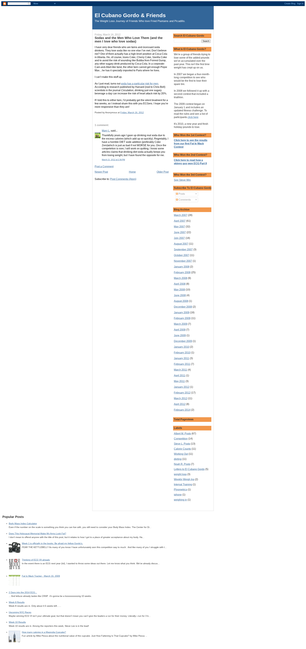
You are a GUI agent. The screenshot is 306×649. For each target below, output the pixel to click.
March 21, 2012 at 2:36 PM (113, 160)
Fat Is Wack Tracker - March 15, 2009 (41, 576)
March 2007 (180, 215)
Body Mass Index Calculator (23, 523)
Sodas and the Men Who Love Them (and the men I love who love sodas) (129, 39)
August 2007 (181, 243)
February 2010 (182, 352)
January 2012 (181, 387)
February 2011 (182, 364)
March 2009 (180, 324)
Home (132, 172)
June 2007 (180, 232)
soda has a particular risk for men (139, 83)
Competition (181, 438)
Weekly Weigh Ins (184, 479)
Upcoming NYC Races (20, 612)
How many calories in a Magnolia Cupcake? (44, 632)
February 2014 (182, 409)
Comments (184, 199)
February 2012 (182, 392)
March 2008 (180, 278)
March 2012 (180, 398)
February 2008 (182, 272)
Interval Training (183, 484)
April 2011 (179, 375)
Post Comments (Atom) (123, 179)
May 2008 (179, 289)
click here (193, 117)
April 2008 (180, 284)
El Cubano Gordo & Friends (130, 15)
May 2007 (179, 226)
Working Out (181, 454)
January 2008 (181, 266)
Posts (181, 193)
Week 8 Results (17, 602)
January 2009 (181, 312)
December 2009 (183, 341)
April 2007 (180, 221)
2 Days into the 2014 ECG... (23, 592)
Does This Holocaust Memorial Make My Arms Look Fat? (37, 533)
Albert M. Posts (182, 433)
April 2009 (180, 329)
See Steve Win (182, 180)
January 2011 (181, 358)
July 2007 (179, 238)
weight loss (180, 474)
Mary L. (106, 130)
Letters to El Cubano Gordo (189, 469)
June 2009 (180, 335)
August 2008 (181, 301)
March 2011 (180, 369)
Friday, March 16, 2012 (132, 112)
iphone (178, 494)
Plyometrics (180, 489)
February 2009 (182, 318)
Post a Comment (104, 166)
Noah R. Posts (182, 464)
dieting (178, 459)
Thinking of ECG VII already (36, 560)
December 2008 (183, 306)
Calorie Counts (182, 448)
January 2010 (181, 346)
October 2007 (181, 255)
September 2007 (183, 249)
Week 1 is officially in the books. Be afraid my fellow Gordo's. (52, 543)
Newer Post (101, 172)
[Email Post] (144, 112)
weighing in (180, 499)
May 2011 (179, 381)
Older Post (163, 172)
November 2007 (183, 261)
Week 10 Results (17, 622)
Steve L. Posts (182, 443)
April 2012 (180, 404)
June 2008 (180, 295)
